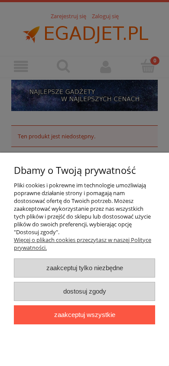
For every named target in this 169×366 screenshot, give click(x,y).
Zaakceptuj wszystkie (84, 314)
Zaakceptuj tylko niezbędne (84, 267)
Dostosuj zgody (84, 291)
